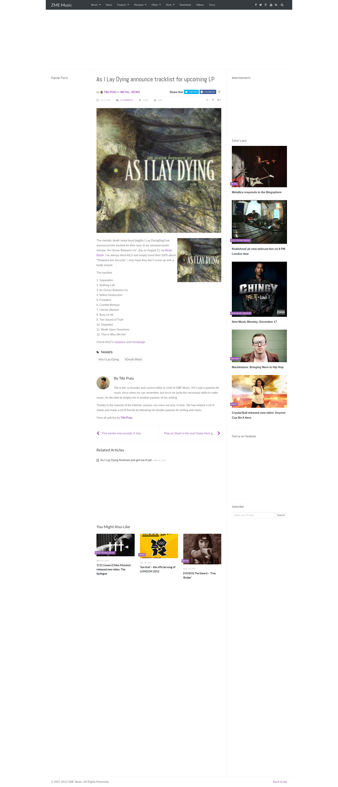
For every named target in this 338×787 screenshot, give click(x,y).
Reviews (138, 4)
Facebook (210, 92)
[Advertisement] (169, 39)
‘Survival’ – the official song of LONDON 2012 (158, 569)
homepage (138, 342)
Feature (121, 4)
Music (94, 4)
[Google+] (266, 5)
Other (155, 4)
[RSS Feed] (276, 5)
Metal (125, 92)
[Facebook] (256, 5)
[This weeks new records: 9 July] (98, 433)
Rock (169, 4)
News (109, 4)
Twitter (193, 92)
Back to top (280, 781)
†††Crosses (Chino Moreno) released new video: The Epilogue (113, 569)
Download (185, 4)
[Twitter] (261, 5)
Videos (200, 4)
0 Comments (126, 100)
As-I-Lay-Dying (109, 359)
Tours (212, 4)
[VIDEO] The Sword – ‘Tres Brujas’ (199, 575)
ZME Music (61, 4)
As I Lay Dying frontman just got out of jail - (133, 460)
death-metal (134, 359)
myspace (120, 342)
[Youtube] (271, 5)
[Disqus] (158, 634)
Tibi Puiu (110, 92)
